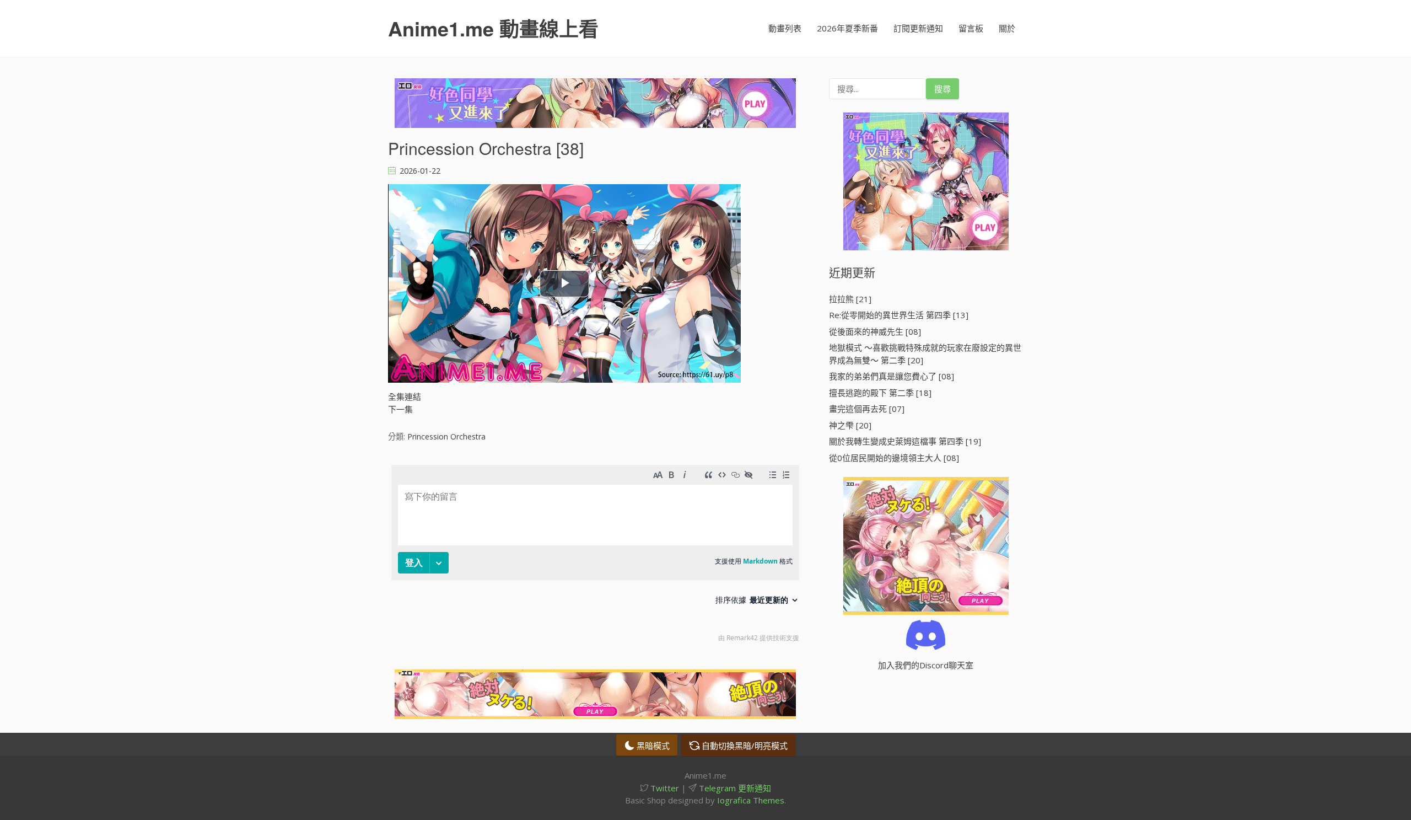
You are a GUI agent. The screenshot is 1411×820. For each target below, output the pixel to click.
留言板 (970, 28)
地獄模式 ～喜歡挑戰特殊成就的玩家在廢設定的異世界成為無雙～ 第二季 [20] (925, 354)
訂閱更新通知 (918, 28)
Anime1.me (493, 28)
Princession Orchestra (446, 436)
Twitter (663, 788)
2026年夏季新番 (847, 28)
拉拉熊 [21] (850, 298)
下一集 (400, 409)
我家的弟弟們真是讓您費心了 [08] (891, 376)
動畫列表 (784, 28)
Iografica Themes (750, 800)
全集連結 (404, 396)
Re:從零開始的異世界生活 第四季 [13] (898, 314)
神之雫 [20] (850, 425)
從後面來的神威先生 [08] (875, 331)
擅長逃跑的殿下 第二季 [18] (880, 392)
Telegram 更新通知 (734, 788)
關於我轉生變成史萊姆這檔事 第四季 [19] (905, 441)
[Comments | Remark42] (595, 556)
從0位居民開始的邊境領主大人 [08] (894, 457)
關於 (1007, 28)
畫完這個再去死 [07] (866, 408)
